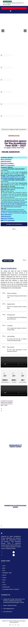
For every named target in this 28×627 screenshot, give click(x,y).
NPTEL (4, 575)
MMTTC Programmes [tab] (8, 165)
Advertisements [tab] (6, 161)
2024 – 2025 (4, 405)
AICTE (4, 584)
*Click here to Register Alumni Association (14, 129)
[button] (14, 401)
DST (4, 582)
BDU (4, 568)
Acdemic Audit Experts (7, 403)
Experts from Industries (7, 400)
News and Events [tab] (6, 159)
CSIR (4, 580)
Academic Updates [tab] (7, 157)
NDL (4, 570)
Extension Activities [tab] (7, 163)
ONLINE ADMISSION (12, 151)
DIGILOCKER (6, 587)
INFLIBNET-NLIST (7, 573)
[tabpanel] (14, 191)
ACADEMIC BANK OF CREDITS (11, 589)
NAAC (4, 577)
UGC (4, 566)
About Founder (8, 260)
